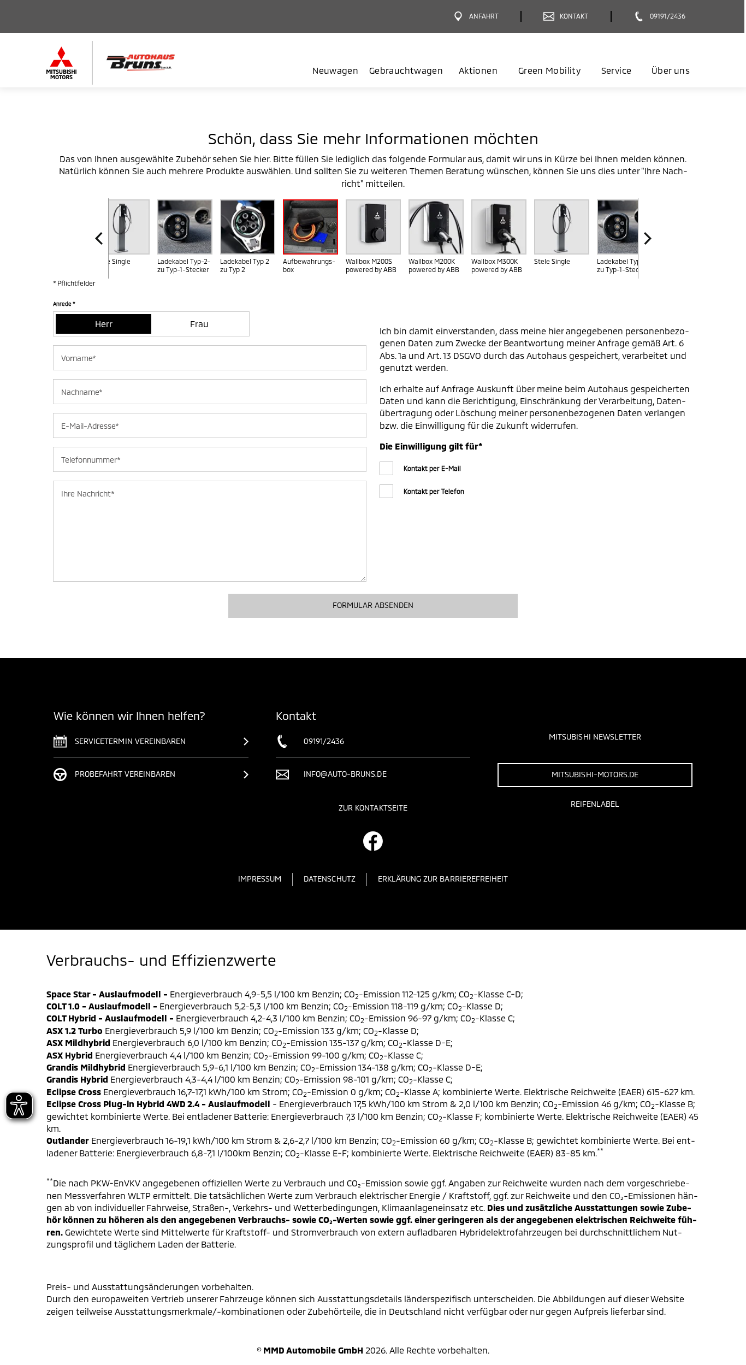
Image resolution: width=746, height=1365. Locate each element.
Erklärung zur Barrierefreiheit (443, 878)
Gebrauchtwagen (406, 70)
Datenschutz (330, 878)
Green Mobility (549, 70)
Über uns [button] (671, 70)
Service (616, 70)
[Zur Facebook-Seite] (373, 841)
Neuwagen (335, 70)
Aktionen (478, 70)
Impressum (259, 878)
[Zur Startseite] (128, 63)
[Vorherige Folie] (102, 238)
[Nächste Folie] (645, 238)
